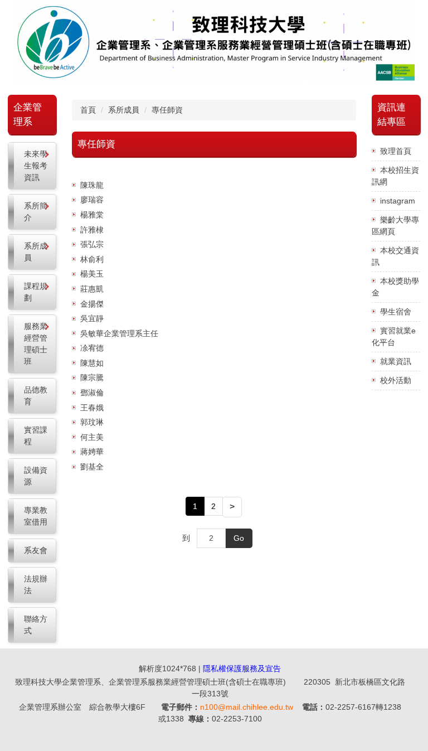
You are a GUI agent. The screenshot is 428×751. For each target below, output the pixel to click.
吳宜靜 (92, 318)
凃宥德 (92, 347)
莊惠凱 (92, 288)
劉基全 (92, 466)
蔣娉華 (92, 451)
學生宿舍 (395, 311)
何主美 (92, 437)
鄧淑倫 (92, 392)
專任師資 (167, 109)
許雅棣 (92, 229)
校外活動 (395, 380)
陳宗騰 (92, 377)
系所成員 (123, 109)
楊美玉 (92, 273)
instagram (397, 200)
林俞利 (92, 259)
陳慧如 (92, 362)
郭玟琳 (92, 422)
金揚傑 (92, 303)
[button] (32, 166)
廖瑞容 (92, 199)
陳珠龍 (92, 185)
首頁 (88, 109)
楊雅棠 (92, 214)
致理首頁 (395, 151)
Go (239, 538)
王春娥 (92, 407)
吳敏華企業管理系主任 (119, 333)
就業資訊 (395, 361)
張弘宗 (92, 244)
